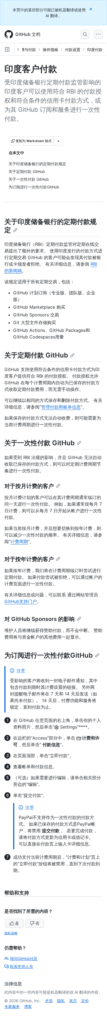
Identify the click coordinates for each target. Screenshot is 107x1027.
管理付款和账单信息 (61, 407)
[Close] (91, 9)
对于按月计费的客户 (29, 486)
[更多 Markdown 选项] (58, 141)
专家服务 (12, 1006)
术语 (49, 1000)
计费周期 (19, 541)
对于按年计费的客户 (29, 559)
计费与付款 (26, 49)
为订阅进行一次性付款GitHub (48, 655)
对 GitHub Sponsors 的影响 (39, 619)
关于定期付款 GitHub (36, 355)
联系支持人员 (21, 966)
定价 (85, 1000)
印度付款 (95, 49)
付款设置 (72, 49)
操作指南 (50, 49)
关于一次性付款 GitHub (39, 443)
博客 (28, 1006)
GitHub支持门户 (20, 601)
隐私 (61, 1000)
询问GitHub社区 (24, 958)
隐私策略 (11, 933)
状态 (73, 1000)
